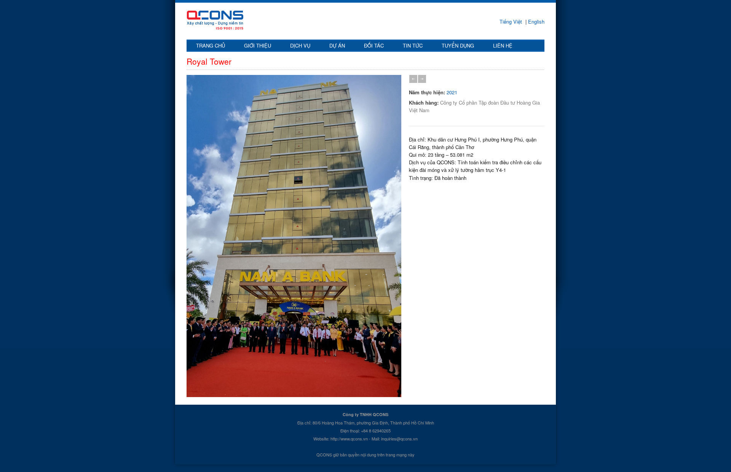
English (535, 21)
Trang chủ (210, 45)
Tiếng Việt (512, 21)
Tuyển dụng (458, 45)
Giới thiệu (257, 45)
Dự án (337, 45)
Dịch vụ (300, 45)
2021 (452, 92)
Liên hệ (502, 45)
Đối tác (374, 45)
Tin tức (413, 45)
